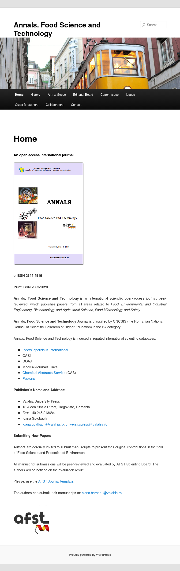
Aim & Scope (57, 94)
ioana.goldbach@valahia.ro (43, 424)
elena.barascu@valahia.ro (102, 492)
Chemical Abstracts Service (43, 372)
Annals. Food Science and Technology (57, 28)
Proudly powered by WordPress (90, 554)
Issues (130, 94)
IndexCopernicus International (45, 349)
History (35, 94)
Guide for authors (26, 104)
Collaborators (55, 104)
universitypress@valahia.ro (86, 424)
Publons (28, 378)
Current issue (110, 94)
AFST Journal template (55, 481)
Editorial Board (83, 94)
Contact (76, 104)
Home (19, 94)
